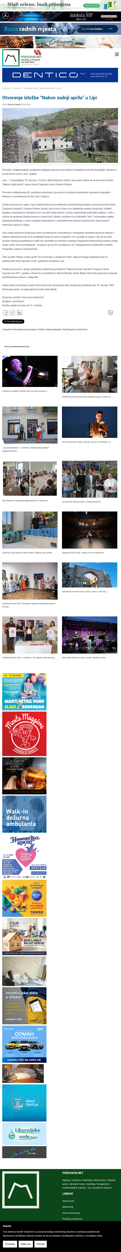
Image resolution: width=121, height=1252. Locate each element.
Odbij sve (26, 1244)
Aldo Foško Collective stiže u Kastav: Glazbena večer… (84, 658)
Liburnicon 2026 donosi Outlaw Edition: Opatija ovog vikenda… (27, 553)
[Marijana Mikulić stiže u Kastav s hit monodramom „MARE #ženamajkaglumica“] (89, 529)
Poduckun (6, 88)
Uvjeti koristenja (71, 1213)
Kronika (17, 88)
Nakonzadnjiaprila (53, 329)
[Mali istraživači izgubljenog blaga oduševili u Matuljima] (30, 478)
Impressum (68, 1201)
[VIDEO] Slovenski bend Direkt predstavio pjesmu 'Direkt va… (87, 397)
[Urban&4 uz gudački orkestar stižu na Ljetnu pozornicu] (30, 371)
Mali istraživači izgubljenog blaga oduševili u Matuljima (25, 500)
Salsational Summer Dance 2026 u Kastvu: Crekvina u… (85, 591)
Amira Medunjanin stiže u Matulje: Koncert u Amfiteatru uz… (86, 442)
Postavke (10, 1244)
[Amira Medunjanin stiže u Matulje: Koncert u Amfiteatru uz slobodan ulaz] (89, 422)
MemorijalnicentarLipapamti (25, 329)
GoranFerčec (82, 329)
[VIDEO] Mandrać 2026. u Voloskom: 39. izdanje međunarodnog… (29, 658)
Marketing (67, 1207)
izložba (42, 329)
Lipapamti (7, 329)
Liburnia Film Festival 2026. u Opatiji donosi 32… (82, 502)
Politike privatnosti (72, 1219)
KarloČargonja (69, 329)
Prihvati (41, 1244)
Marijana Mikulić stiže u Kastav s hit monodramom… (83, 553)
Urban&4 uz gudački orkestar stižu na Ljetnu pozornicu (24, 391)
